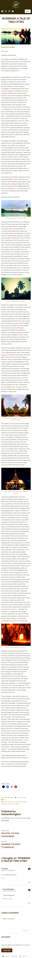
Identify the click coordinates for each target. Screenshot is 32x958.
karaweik (9, 801)
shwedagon (10, 804)
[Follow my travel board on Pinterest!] (9, 11)
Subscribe (6, 950)
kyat (14, 801)
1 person (10, 898)
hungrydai (4, 868)
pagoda (24, 801)
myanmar (19, 801)
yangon (17, 804)
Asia (4, 799)
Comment (25, 930)
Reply (29, 882)
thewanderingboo (8, 797)
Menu (28, 11)
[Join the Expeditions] (12, 11)
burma (5, 801)
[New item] (2, 11)
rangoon (3, 804)
